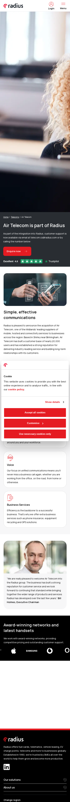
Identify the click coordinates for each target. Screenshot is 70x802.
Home (5, 217)
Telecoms (15, 217)
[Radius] (13, 5)
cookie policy (16, 389)
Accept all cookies (35, 412)
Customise (33, 423)
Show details (52, 402)
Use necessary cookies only (35, 433)
